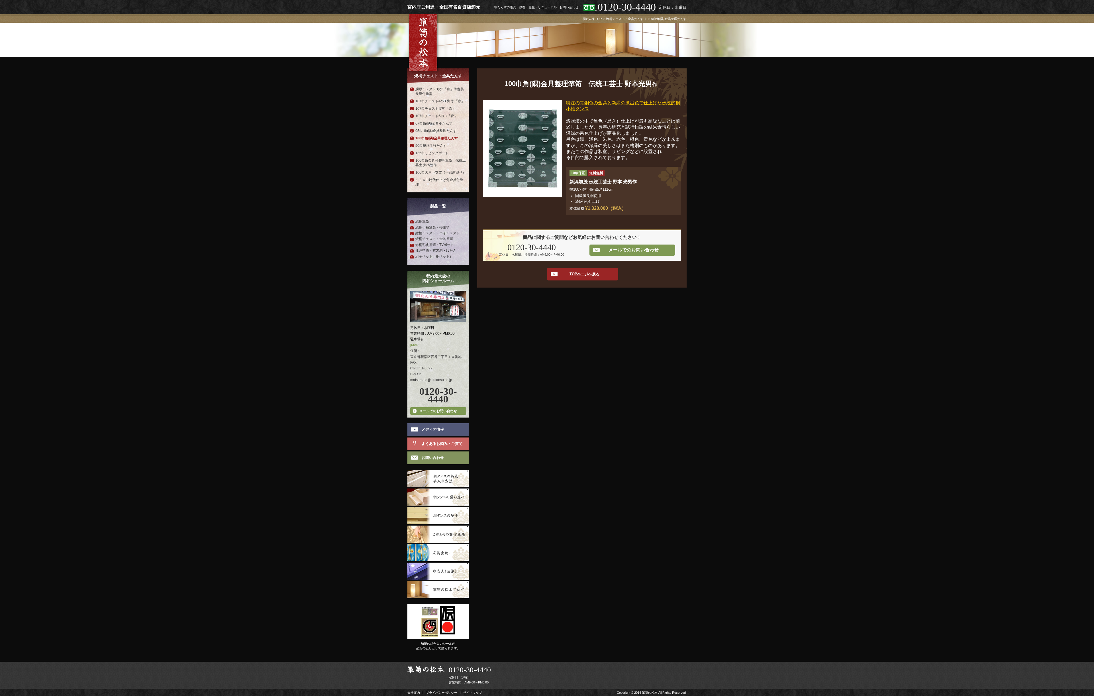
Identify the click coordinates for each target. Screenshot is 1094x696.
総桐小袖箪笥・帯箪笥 (432, 227)
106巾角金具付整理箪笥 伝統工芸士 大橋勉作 (440, 162)
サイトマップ (472, 692)
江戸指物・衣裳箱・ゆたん (435, 251)
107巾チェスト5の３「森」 (436, 116)
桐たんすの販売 (505, 7)
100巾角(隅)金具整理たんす (436, 138)
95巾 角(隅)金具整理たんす (436, 131)
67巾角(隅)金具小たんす (433, 123)
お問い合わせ (569, 7)
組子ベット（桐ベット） (434, 257)
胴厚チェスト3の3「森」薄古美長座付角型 (439, 91)
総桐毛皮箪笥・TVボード (434, 245)
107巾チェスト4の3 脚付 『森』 (440, 101)
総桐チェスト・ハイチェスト (437, 233)
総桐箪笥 (422, 221)
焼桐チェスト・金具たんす (438, 76)
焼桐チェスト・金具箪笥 (434, 239)
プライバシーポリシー (441, 692)
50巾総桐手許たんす (431, 146)
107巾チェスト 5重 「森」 (435, 109)
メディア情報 (433, 429)
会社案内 (413, 692)
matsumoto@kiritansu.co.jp (431, 380)
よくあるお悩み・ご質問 (442, 443)
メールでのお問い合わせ (634, 249)
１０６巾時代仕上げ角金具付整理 (439, 182)
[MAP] (414, 345)
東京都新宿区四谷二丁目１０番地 (436, 357)
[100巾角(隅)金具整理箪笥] (522, 103)
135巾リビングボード (432, 153)
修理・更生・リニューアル (538, 7)
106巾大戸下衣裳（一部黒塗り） (440, 172)
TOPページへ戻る (584, 274)
